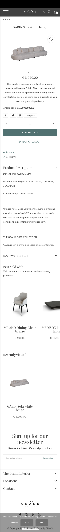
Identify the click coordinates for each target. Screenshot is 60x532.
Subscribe (48, 458)
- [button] (6, 123)
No (41, 522)
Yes (27, 522)
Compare (30, 115)
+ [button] (53, 123)
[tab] (30, 168)
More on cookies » (30, 528)
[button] (6, 11)
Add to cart (30, 132)
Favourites (51, 39)
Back (7, 19)
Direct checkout (30, 141)
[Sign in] (43, 11)
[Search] (49, 11)
